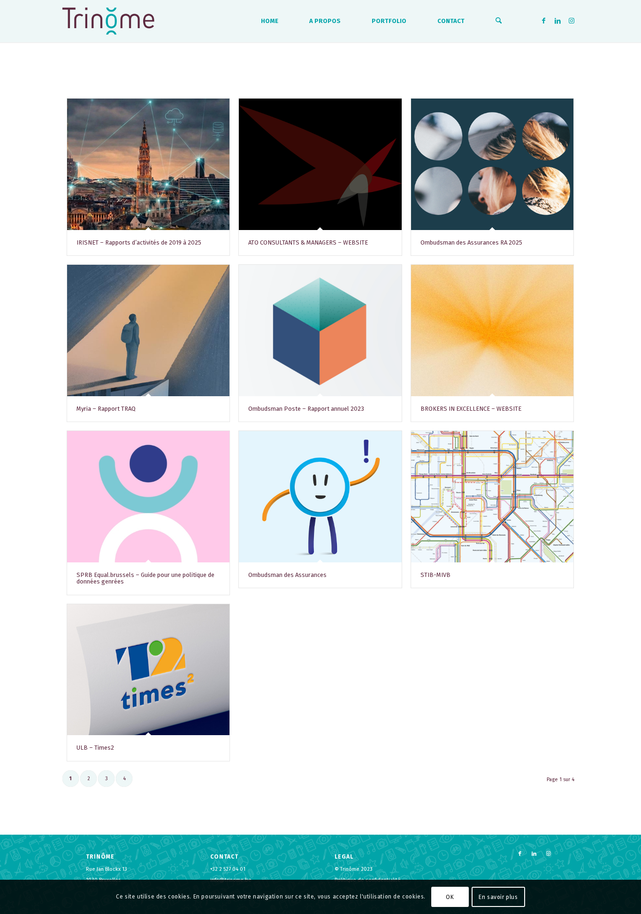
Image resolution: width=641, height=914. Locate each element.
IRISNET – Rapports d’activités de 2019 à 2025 (138, 242)
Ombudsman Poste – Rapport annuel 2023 (306, 408)
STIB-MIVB (435, 574)
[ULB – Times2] (148, 670)
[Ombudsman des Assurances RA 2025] (492, 164)
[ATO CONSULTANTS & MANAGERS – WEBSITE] (320, 164)
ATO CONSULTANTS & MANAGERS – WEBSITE (308, 242)
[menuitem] (269, 21)
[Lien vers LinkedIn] (557, 21)
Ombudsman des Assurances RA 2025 (471, 242)
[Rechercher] (498, 21)
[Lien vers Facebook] (543, 21)
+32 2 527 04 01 (227, 869)
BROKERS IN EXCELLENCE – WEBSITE (470, 408)
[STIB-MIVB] (492, 496)
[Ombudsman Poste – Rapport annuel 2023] (320, 330)
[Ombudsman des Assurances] (320, 496)
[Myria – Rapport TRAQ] (148, 330)
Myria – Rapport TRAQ (106, 408)
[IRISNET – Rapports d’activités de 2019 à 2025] (148, 164)
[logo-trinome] (108, 21)
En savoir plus (498, 896)
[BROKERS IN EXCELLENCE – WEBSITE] (492, 330)
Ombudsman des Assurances (287, 574)
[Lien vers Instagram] (572, 21)
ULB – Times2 (95, 747)
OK (450, 896)
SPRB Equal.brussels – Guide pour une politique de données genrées (145, 578)
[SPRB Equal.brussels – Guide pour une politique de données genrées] (148, 496)
